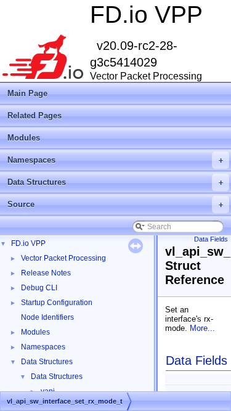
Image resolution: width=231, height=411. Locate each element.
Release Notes (46, 273)
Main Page (27, 93)
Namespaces (115, 160)
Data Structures (115, 182)
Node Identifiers (47, 317)
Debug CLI (39, 287)
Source (115, 204)
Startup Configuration (56, 302)
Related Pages (34, 115)
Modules (23, 137)
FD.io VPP (28, 243)
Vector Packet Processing (63, 258)
